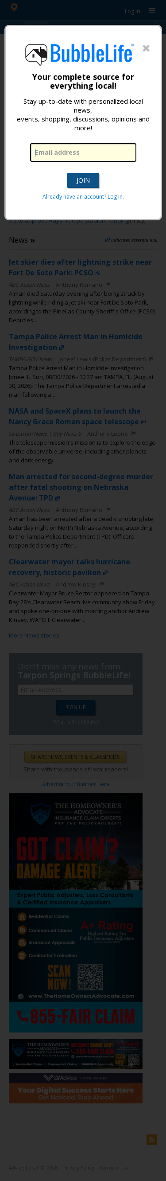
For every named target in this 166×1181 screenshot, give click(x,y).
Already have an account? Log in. (83, 196)
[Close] (146, 49)
